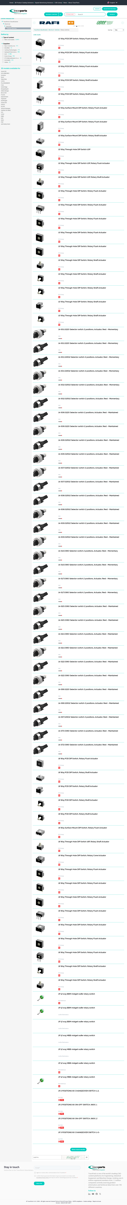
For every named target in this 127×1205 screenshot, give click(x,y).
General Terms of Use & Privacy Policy (61, 1201)
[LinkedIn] (90, 1194)
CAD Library (58, 3)
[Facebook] (97, 1194)
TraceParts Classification (10, 21)
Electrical (7, 24)
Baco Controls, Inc (9, 46)
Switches (8, 26)
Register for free (110, 9)
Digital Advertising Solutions (44, 3)
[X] (101, 1194)
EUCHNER (7, 60)
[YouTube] (94, 1194)
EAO (5, 54)
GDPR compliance (77, 1201)
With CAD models (9, 40)
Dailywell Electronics (10, 52)
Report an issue (97, 1201)
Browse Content (51, 14)
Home (11, 3)
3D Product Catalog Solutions (24, 3)
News (65, 3)
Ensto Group (8, 56)
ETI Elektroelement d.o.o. (11, 58)
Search (112, 14)
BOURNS (7, 48)
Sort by (110, 30)
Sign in (97, 9)
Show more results (78, 1149)
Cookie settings (87, 1201)
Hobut (6, 62)
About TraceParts (73, 3)
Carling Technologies (10, 50)
